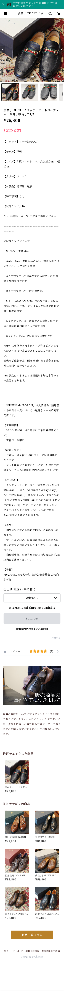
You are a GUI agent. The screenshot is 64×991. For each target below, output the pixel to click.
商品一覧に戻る (32, 935)
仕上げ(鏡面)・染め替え (20, 589)
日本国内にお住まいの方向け (32, 629)
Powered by (28, 956)
